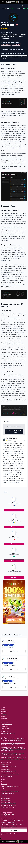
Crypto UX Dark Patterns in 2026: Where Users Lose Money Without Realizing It (13, 739)
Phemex (14, 570)
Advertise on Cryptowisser (8, 805)
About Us (3, 796)
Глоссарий (4, 784)
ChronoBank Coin (15, 56)
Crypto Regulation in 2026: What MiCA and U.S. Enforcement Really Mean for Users (13, 758)
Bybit (13, 502)
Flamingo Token (5, 56)
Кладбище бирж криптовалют (10, 791)
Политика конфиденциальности (10, 786)
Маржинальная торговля (8, 771)
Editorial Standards (6, 800)
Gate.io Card (5, 728)
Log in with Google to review (15, 431)
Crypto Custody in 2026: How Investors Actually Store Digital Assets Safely (12, 754)
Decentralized (5, 764)
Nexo (13, 553)
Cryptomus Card (7, 724)
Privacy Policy (13, 833)
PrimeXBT (14, 519)
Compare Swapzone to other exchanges (12, 49)
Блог (2, 788)
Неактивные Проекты (7, 793)
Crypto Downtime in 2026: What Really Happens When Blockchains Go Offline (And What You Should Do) (13, 748)
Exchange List (15, 361)
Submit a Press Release (7, 807)
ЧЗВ (2, 781)
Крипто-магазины (6, 776)
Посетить (14, 510)
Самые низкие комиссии (8, 766)
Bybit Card (5, 726)
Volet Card (5, 731)
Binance (14, 536)
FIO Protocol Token (21, 55)
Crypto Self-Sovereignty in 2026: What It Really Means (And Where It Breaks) (13, 743)
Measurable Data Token (7, 55)
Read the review (14, 651)
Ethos (23, 56)
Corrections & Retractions (8, 803)
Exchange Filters (6, 398)
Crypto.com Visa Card (8, 733)
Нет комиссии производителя (10, 774)
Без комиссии (5, 769)
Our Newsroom (5, 798)
